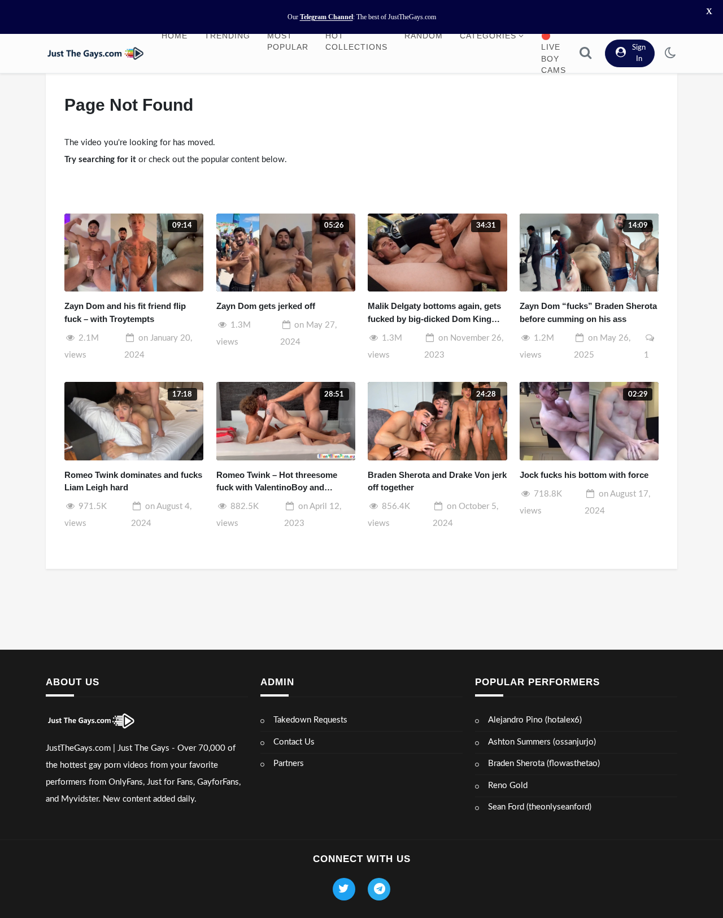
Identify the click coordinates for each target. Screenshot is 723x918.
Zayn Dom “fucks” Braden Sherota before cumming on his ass (588, 312)
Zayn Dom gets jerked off (265, 306)
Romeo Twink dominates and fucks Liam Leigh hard (133, 481)
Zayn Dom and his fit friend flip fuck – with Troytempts (125, 312)
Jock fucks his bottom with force (584, 475)
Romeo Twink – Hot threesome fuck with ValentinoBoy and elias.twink (276, 482)
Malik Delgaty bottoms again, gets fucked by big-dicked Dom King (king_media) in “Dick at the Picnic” (434, 313)
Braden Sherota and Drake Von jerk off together (437, 481)
